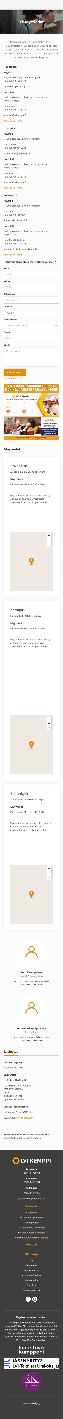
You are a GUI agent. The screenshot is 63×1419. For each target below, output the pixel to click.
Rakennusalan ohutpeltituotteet (31, 1237)
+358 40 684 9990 (31, 1040)
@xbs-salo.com (25, 1118)
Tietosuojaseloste (13, 378)
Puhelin (8, 307)
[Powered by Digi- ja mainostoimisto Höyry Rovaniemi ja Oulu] (31, 1402)
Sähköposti (10, 294)
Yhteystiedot (31, 1280)
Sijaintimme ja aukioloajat (31, 1198)
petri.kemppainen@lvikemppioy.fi (31, 981)
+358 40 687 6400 (31, 984)
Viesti (7, 345)
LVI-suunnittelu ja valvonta (31, 1227)
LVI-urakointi (31, 1212)
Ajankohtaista (31, 1270)
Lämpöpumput (31, 1222)
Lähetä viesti (15, 372)
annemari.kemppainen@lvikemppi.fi (31, 1037)
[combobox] (31, 325)
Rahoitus (31, 1285)
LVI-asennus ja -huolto (31, 1217)
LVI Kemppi (32, 1254)
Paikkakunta (10, 319)
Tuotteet (31, 1244)
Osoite (7, 332)
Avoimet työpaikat (31, 1275)
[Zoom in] (49, 535)
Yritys (7, 281)
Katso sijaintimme (13, 121)
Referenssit (31, 1265)
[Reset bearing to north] (49, 544)
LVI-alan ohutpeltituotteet (31, 1232)
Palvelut (31, 1206)
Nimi (6, 268)
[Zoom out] (49, 540)
